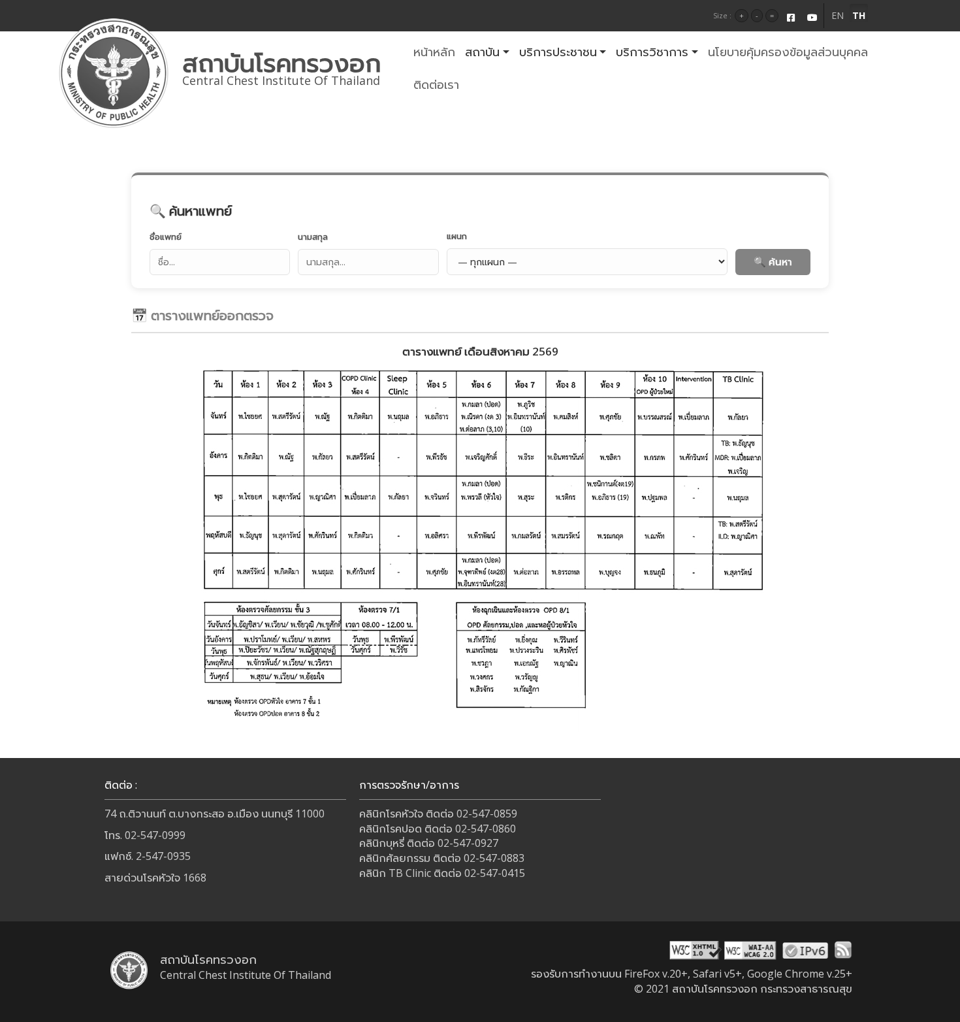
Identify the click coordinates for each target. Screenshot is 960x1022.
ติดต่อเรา (436, 84)
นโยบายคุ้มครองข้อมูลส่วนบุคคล (788, 51)
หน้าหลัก (434, 51)
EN (837, 15)
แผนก (457, 236)
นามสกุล (313, 236)
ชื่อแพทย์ (166, 236)
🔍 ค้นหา (773, 261)
